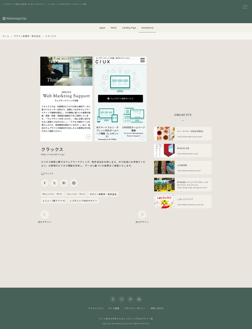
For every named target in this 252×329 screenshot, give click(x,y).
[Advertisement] (183, 81)
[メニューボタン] (245, 7)
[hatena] (64, 183)
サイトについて (96, 308)
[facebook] (45, 183)
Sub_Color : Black (76, 194)
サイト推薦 (113, 308)
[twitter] (54, 183)
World (114, 27)
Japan (102, 27)
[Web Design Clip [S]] (15, 18)
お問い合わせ (157, 308)
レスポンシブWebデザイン (83, 200)
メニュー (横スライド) (54, 200)
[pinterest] (74, 183)
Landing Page (129, 27)
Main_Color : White (52, 194)
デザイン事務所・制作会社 (103, 194)
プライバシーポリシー (135, 308)
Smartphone (147, 27)
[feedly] (139, 299)
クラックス (52, 149)
